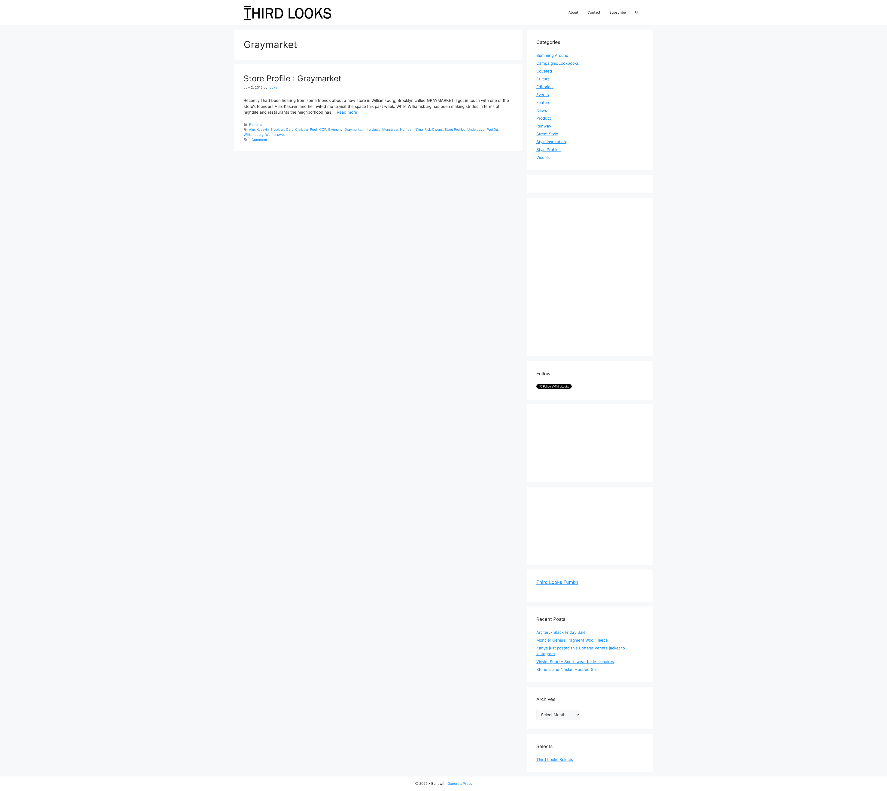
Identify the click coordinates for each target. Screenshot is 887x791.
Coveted (544, 71)
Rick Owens (434, 129)
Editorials (544, 87)
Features (255, 125)
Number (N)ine (411, 129)
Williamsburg (254, 134)
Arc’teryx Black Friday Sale (561, 632)
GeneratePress (459, 783)
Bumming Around (552, 55)
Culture (543, 79)
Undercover (476, 129)
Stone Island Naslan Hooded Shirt (568, 669)
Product (543, 118)
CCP (322, 129)
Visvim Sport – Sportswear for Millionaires (575, 661)
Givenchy (335, 129)
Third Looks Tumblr (557, 582)
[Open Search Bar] (637, 12)
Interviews (372, 129)
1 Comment (258, 140)
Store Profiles (455, 129)
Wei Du (492, 129)
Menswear (390, 129)
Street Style (547, 134)
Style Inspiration (551, 141)
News (541, 110)
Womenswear (276, 134)
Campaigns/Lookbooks (557, 63)
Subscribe (617, 12)
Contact (593, 12)
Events (542, 94)
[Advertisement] (571, 276)
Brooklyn (277, 129)
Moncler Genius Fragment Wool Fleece (572, 640)
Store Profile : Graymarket (292, 78)
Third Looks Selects (554, 759)
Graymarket (353, 129)
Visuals (543, 157)
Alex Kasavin (259, 129)
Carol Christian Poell (301, 129)
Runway (543, 126)
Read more (347, 112)
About (573, 12)
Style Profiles (548, 149)
